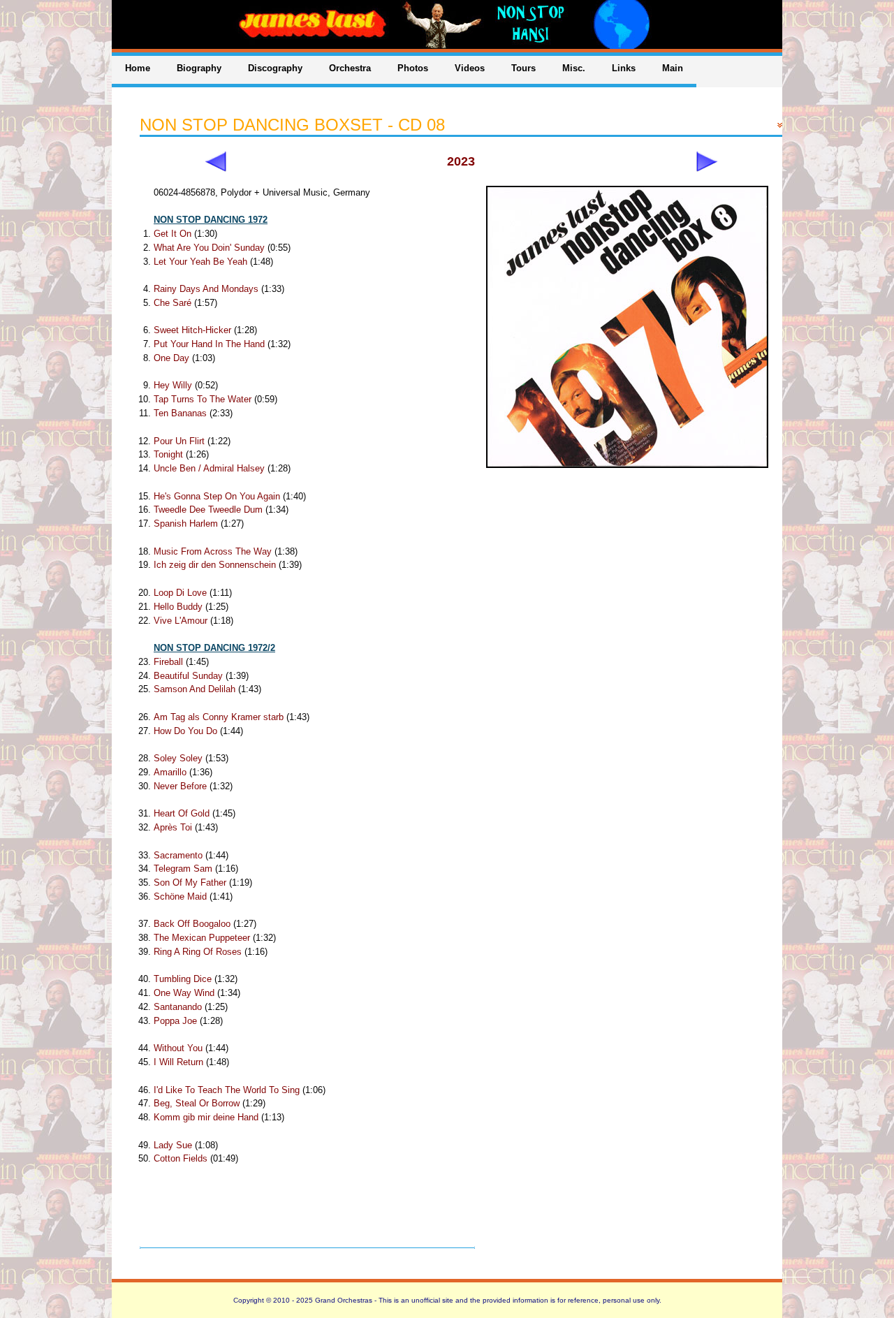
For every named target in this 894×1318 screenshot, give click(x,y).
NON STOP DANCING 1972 (211, 219)
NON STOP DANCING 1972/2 (214, 648)
